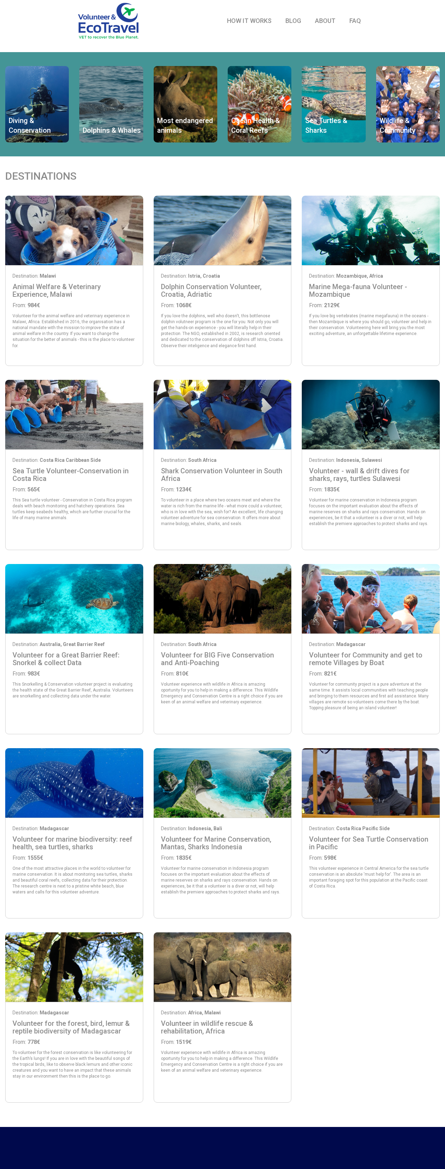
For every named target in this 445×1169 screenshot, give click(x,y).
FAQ (355, 20)
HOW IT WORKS (249, 20)
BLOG (293, 20)
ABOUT (325, 20)
